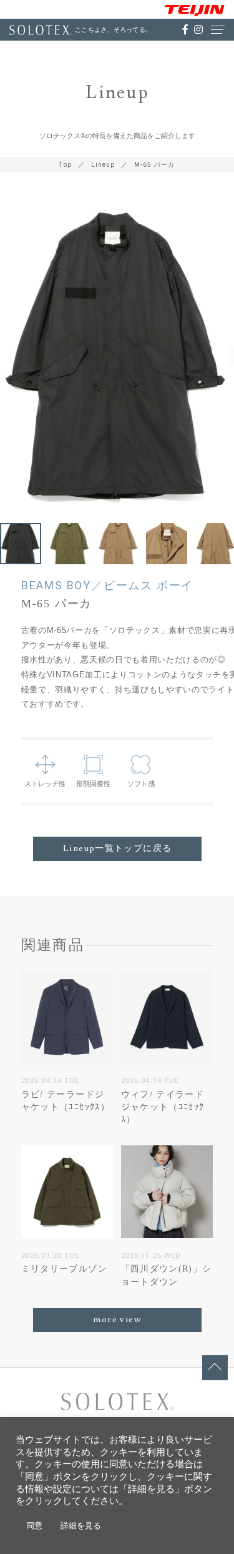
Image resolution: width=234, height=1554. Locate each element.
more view (117, 1319)
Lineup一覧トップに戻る (117, 848)
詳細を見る (81, 1525)
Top (65, 164)
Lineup (103, 164)
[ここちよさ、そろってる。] (40, 30)
